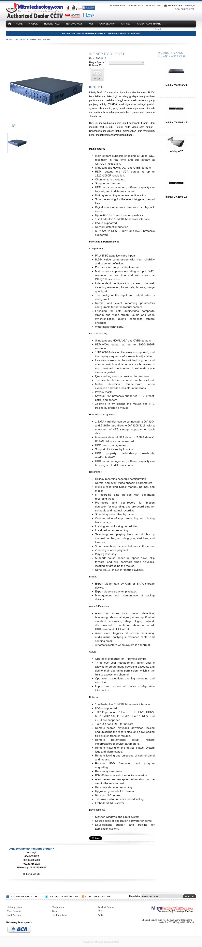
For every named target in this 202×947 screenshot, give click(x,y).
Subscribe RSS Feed (98, 896)
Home (19, 24)
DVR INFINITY (21, 39)
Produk (33, 24)
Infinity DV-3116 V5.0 (40, 39)
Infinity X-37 (176, 151)
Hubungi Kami (117, 5)
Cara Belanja (135, 5)
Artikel (125, 24)
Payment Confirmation (149, 24)
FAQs (91, 24)
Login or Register (184, 9)
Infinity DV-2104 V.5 (176, 196)
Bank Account (153, 5)
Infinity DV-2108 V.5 (176, 122)
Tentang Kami (74, 24)
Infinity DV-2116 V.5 (176, 85)
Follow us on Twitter (64, 896)
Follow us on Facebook (26, 896)
